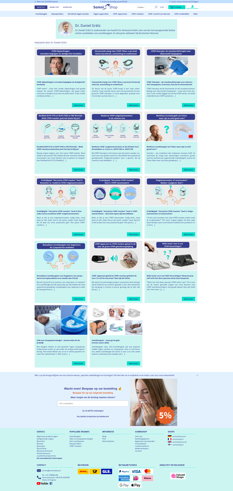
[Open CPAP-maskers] (144, 14)
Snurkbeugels (41, 14)
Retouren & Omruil (44, 451)
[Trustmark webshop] (178, 476)
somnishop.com (179, 436)
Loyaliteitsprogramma (46, 455)
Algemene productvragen (47, 436)
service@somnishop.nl (51, 470)
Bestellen (41, 441)
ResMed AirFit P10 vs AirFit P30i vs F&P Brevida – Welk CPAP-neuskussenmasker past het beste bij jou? (60, 147)
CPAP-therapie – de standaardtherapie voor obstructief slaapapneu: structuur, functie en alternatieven (170, 83)
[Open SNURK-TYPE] (59, 7)
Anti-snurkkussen (77, 441)
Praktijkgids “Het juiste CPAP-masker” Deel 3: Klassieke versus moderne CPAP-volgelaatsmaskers (59, 212)
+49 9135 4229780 (62, 477)
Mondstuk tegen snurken (78, 14)
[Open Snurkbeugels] (48, 14)
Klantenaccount (43, 453)
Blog (104, 436)
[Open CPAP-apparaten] (128, 14)
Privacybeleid (140, 443)
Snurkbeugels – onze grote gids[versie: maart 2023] (106, 341)
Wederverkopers (142, 448)
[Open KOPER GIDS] (73, 7)
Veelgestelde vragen (45, 439)
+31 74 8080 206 (51, 475)
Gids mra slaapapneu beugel (81, 439)
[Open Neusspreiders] (64, 14)
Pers (104, 439)
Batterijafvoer (108, 441)
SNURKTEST (41, 7)
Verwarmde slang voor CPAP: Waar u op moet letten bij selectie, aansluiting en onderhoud (116, 83)
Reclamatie (41, 448)
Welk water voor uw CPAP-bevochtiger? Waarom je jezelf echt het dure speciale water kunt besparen (170, 276)
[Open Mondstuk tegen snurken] (90, 14)
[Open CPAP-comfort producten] (171, 14)
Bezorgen (41, 446)
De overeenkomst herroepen (49, 458)
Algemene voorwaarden (145, 441)
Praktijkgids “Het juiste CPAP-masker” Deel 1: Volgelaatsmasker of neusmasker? (170, 212)
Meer (196, 14)
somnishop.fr (178, 439)
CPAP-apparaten (120, 14)
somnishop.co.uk (180, 442)
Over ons (138, 436)
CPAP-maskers (138, 14)
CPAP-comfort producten (159, 14)
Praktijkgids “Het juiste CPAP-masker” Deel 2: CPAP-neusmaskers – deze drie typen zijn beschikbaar (115, 212)
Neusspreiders (57, 14)
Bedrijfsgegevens (142, 439)
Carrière (138, 451)
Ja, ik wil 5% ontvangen (93, 411)
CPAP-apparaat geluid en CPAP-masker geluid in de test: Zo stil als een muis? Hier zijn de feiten (114, 276)
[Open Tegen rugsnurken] (109, 14)
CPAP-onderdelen (181, 14)
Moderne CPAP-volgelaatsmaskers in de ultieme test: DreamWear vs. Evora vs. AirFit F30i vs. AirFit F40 (115, 147)
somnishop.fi (178, 444)
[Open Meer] (198, 14)
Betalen (40, 443)
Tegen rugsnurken (100, 14)
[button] (176, 7)
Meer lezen (78, 105)
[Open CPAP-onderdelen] (190, 14)
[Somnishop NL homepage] (105, 9)
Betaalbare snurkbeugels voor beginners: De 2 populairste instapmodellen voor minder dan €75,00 (60, 276)
